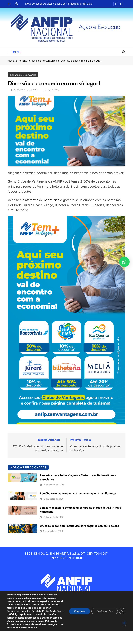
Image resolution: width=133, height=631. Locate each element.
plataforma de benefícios (41, 200)
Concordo (79, 611)
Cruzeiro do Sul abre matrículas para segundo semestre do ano (79, 526)
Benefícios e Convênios (23, 74)
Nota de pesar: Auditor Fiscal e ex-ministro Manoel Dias (58, 3)
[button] (124, 262)
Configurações (105, 611)
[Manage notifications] (124, 623)
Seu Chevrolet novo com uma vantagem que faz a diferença (78, 493)
